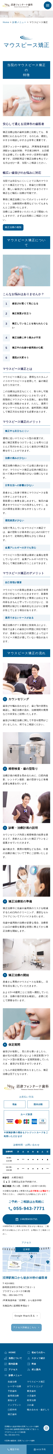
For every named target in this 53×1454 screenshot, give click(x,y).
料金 (34, 1364)
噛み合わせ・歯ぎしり (38, 1409)
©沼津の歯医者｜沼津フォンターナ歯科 (20, 1441)
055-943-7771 (29, 1208)
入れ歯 (30, 1405)
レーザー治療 (14, 1386)
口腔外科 (12, 1409)
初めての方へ (38, 1352)
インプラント (14, 1405)
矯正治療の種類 (13, 227)
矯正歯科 (12, 1414)
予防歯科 (12, 1391)
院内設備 (13, 1364)
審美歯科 (31, 1391)
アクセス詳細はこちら (24, 1327)
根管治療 (31, 1400)
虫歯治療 (12, 1381)
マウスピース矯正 (36, 1381)
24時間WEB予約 (28, 1219)
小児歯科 (31, 1395)
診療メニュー (15, 1375)
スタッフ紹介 (38, 1358)
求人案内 (36, 1369)
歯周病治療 (13, 1395)
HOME (12, 1352)
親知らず (12, 1400)
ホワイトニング (35, 1386)
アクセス (13, 1369)
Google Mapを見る (25, 1315)
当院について (15, 1358)
